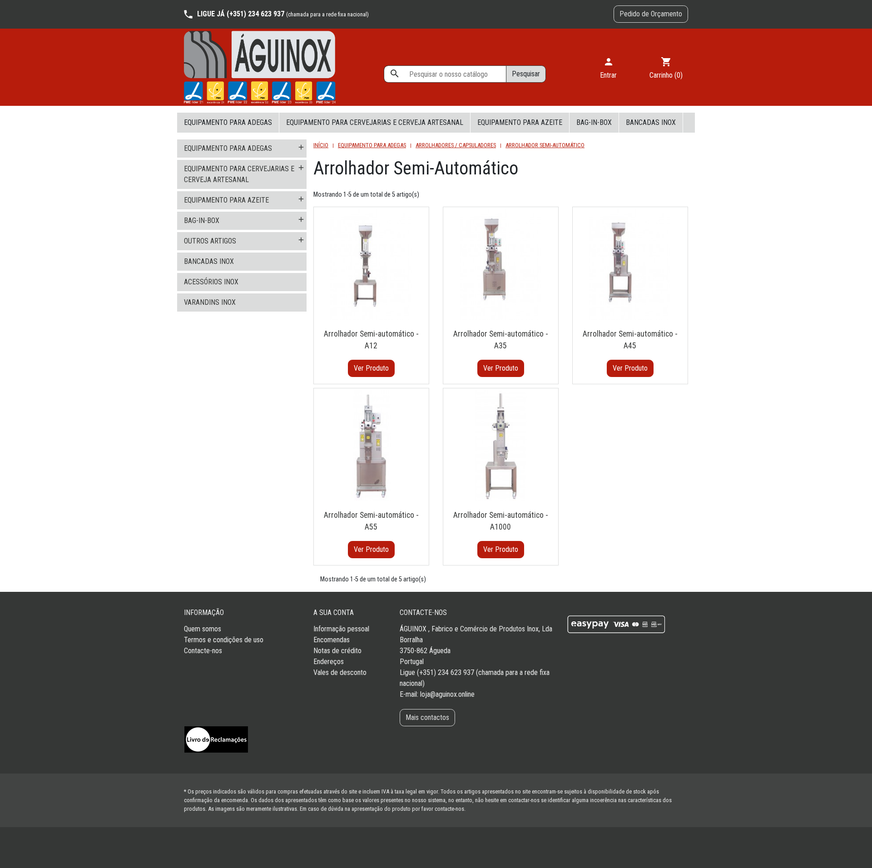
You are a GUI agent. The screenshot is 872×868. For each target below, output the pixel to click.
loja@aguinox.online (447, 694)
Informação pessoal (341, 629)
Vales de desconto (340, 672)
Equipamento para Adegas (228, 122)
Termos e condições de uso (223, 639)
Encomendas (331, 639)
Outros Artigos (210, 241)
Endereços (328, 661)
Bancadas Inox (651, 122)
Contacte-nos (203, 650)
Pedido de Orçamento (650, 14)
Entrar (608, 67)
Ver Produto (371, 368)
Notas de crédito (337, 650)
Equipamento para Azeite (519, 122)
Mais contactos (427, 717)
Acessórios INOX (211, 282)
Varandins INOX (210, 302)
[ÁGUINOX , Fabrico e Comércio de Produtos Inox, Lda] (260, 67)
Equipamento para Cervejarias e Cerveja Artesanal (374, 122)
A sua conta (333, 612)
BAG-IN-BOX (594, 122)
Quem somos (202, 629)
